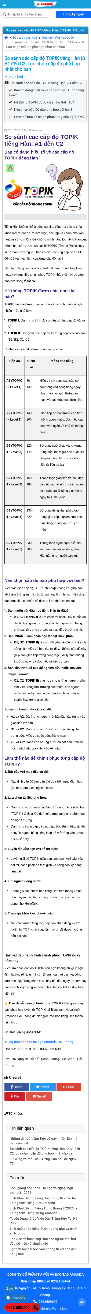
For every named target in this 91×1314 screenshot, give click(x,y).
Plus (70, 1087)
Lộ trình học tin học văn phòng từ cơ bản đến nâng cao (43, 1251)
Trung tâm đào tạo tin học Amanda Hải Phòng (38, 1042)
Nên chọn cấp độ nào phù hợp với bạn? (43, 110)
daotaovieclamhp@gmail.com (48, 1308)
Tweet (44, 1087)
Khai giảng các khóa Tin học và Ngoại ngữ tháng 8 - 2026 (41, 1190)
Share (17, 1087)
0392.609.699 (18, 1307)
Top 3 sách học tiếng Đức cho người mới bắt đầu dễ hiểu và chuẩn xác (43, 1241)
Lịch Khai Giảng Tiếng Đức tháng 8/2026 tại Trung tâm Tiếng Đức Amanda (43, 1200)
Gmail (41, 1096)
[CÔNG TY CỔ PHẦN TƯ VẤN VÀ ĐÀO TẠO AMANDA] (4, 4)
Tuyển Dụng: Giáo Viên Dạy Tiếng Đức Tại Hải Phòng (44, 1220)
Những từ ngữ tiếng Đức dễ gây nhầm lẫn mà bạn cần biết (43, 1140)
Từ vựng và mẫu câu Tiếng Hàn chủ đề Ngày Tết (43, 1161)
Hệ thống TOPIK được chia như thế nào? (44, 102)
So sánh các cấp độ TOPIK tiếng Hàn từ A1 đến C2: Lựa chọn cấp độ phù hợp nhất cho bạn (45, 33)
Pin (16, 1096)
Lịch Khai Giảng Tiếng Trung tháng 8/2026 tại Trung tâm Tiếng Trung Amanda (44, 1210)
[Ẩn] (20, 77)
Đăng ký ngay (73, 14)
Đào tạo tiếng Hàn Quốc (56, 37)
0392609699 (48, 1302)
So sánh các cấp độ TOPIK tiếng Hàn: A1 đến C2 (47, 83)
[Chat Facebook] (82, 1302)
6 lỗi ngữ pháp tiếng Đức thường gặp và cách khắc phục (43, 1231)
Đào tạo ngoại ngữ (23, 37)
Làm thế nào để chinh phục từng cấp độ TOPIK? (49, 117)
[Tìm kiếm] (4, 14)
